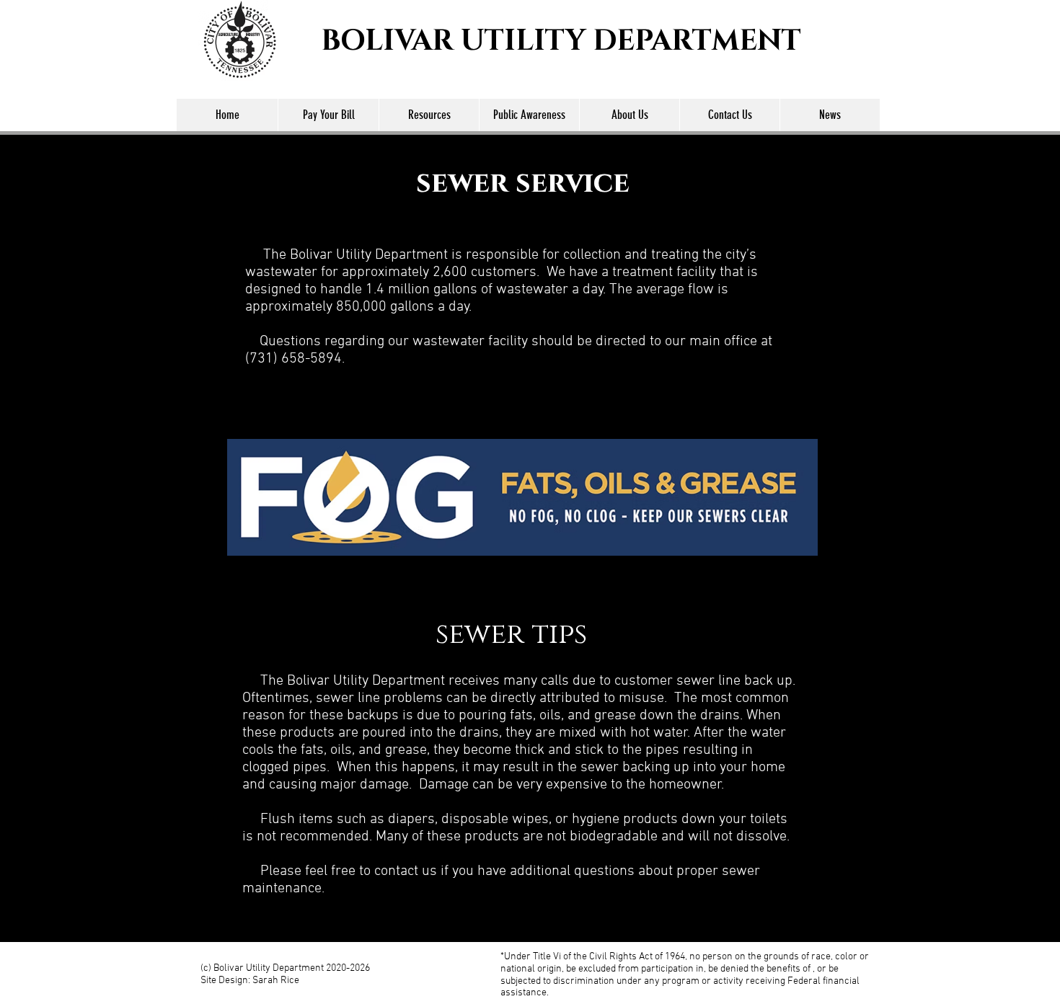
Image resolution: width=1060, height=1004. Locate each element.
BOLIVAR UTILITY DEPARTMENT (561, 41)
